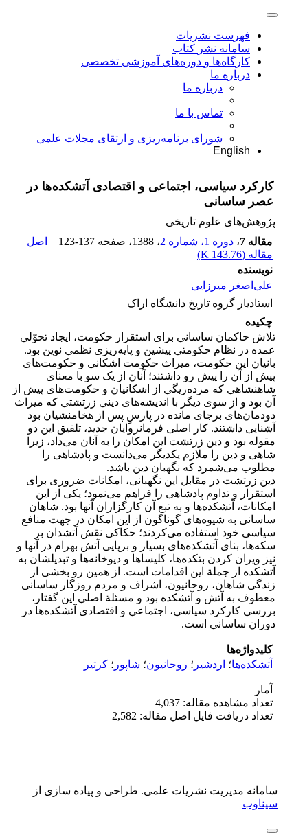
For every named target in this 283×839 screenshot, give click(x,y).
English (231, 151)
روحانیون (167, 664)
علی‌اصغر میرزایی (232, 285)
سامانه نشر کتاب (211, 48)
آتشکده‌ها (252, 664)
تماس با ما (199, 113)
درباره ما (230, 74)
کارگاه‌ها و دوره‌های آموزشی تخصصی (165, 61)
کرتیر (96, 664)
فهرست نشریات (213, 35)
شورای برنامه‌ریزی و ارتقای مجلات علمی (129, 138)
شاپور (127, 664)
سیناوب (260, 803)
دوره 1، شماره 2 (197, 241)
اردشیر (209, 664)
